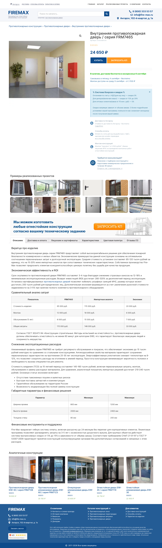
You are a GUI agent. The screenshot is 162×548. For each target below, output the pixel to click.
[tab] (17, 240)
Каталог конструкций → (99, 508)
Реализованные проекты (117, 4)
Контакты (146, 4)
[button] (98, 60)
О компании (135, 4)
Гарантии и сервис (52, 4)
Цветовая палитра (113, 240)
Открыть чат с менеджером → (109, 168)
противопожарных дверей (57, 281)
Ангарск (15, 4)
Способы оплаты (37, 4)
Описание (18, 240)
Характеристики (90, 240)
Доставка (25, 4)
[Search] (106, 13)
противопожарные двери (54, 18)
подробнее (99, 126)
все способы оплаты (102, 138)
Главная (91, 4)
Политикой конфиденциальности (73, 531)
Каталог (100, 4)
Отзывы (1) (132, 240)
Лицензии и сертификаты (64, 240)
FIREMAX (18, 12)
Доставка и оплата (37, 240)
